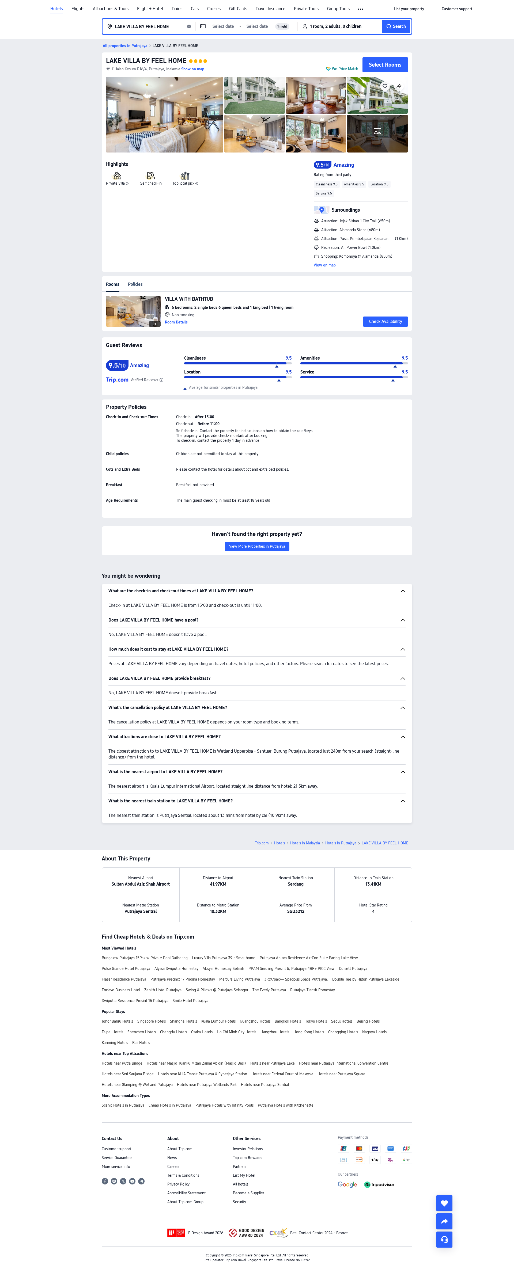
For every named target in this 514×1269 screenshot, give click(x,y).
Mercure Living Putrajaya (239, 979)
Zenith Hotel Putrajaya (163, 990)
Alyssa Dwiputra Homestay (176, 968)
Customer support (116, 1149)
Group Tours (338, 8)
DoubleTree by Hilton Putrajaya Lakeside (365, 979)
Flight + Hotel (150, 8)
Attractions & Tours (110, 8)
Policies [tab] (135, 284)
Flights (77, 8)
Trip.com (262, 843)
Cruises (214, 8)
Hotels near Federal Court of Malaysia (282, 1074)
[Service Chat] (444, 1240)
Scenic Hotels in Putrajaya (123, 1105)
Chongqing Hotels (343, 1032)
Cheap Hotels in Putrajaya (170, 1105)
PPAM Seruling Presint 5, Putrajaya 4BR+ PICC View (291, 968)
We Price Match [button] (345, 69)
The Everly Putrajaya (269, 990)
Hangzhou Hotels (274, 1032)
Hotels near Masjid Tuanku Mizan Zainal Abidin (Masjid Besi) (196, 1063)
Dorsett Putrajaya (353, 968)
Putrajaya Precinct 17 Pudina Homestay (182, 979)
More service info (116, 1166)
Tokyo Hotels (316, 1021)
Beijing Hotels (368, 1021)
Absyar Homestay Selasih (223, 968)
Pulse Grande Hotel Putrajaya (126, 968)
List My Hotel (244, 1175)
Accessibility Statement (186, 1193)
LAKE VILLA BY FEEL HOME (146, 60)
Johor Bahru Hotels (117, 1021)
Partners (239, 1166)
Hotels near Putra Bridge (122, 1063)
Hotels (56, 8)
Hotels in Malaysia (305, 843)
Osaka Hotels (202, 1032)
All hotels (240, 1184)
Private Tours (306, 8)
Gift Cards (238, 8)
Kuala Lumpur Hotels (218, 1021)
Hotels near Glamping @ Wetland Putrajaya (137, 1085)
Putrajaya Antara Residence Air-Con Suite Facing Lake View (309, 958)
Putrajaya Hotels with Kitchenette (285, 1105)
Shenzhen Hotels (141, 1032)
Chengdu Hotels (173, 1032)
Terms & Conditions (183, 1175)
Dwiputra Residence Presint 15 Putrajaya (135, 1001)
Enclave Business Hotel (121, 990)
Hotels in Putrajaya (340, 843)
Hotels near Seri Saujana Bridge (128, 1074)
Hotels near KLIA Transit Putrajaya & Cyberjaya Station (202, 1074)
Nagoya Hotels (374, 1032)
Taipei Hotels (112, 1032)
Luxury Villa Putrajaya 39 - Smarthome (223, 958)
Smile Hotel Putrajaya (190, 1001)
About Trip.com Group (185, 1202)
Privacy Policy (178, 1184)
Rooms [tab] (112, 284)
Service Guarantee (117, 1158)
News (172, 1158)
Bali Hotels (141, 1043)
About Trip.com (179, 1149)
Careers (173, 1166)
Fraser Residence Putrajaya (124, 979)
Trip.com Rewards (247, 1158)
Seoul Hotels (341, 1021)
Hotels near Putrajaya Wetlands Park (207, 1085)
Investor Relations (248, 1149)
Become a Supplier (248, 1193)
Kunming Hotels (115, 1043)
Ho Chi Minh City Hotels (236, 1032)
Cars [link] (195, 8)
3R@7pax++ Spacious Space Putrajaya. (296, 979)
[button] (361, 9)
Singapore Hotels (151, 1021)
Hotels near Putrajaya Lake (272, 1063)
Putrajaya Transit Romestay (312, 990)
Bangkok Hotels (288, 1021)
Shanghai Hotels (183, 1021)
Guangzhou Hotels (255, 1021)
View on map (325, 265)
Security (239, 1202)
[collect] (444, 1203)
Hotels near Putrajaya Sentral (265, 1085)
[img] (164, 115)
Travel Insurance (270, 8)
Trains (177, 8)
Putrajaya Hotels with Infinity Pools (224, 1105)
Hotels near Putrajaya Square (341, 1074)
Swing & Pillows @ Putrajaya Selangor (217, 990)
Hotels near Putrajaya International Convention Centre (343, 1063)
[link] (409, 8)
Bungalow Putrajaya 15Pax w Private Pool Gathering (145, 958)
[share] (444, 1221)
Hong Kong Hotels (308, 1032)
